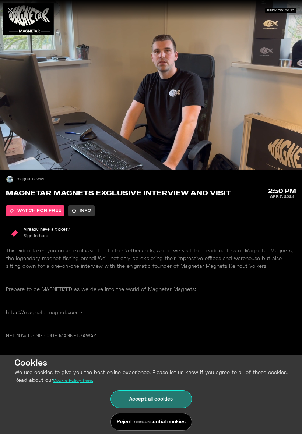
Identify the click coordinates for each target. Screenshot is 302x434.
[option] (35, 210)
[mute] (13, 156)
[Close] (10, 10)
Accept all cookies (151, 399)
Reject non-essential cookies (151, 422)
